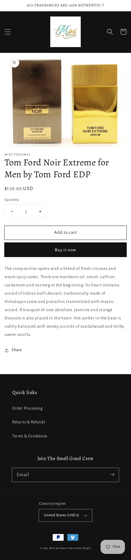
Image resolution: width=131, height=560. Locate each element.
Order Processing (27, 408)
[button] (7, 32)
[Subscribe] (112, 474)
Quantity (12, 200)
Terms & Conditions (29, 436)
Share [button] (17, 350)
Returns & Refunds (28, 422)
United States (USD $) (61, 515)
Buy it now (65, 250)
